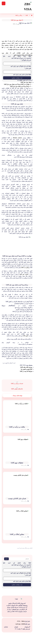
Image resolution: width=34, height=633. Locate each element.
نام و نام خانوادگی (26, 60)
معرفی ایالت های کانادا (26, 367)
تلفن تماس (27, 68)
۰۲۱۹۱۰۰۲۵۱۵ (21, 621)
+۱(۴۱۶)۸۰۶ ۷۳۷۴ (20, 624)
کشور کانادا (25, 335)
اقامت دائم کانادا (24, 274)
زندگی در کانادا (24, 429)
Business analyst (17, 137)
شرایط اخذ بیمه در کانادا (26, 371)
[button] (3, 3)
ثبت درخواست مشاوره (17, 77)
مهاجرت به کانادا (25, 267)
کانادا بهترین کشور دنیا (26, 369)
